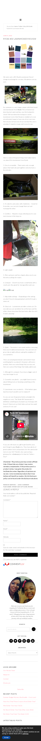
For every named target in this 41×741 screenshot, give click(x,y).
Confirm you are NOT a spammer (16, 559)
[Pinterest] (20, 641)
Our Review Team (9, 670)
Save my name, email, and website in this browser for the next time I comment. (19, 549)
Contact (6, 679)
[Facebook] (11, 641)
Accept (6, 737)
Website (6, 537)
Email (5, 529)
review (30, 486)
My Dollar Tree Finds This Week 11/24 (16, 714)
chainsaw (16, 454)
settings (25, 733)
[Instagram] (24, 641)
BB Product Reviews (20, 10)
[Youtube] (33, 641)
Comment (7, 500)
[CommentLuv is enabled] (14, 565)
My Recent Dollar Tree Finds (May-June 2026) (18, 710)
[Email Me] (29, 641)
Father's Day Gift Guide (19, 486)
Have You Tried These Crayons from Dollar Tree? (19, 701)
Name (5, 520)
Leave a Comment (23, 484)
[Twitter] (16, 641)
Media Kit (6, 675)
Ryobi (19, 110)
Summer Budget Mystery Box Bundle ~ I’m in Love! (19, 697)
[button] (20, 20)
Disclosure (6, 683)
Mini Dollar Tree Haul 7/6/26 (12, 705)
